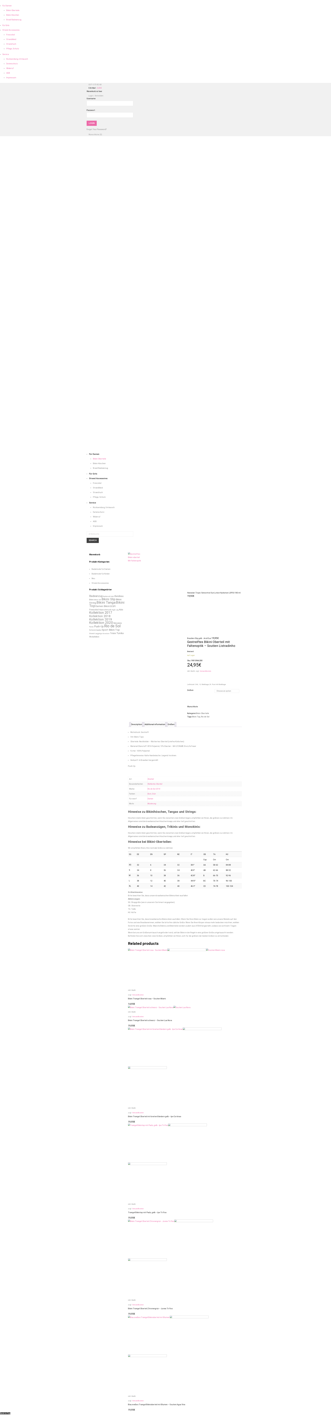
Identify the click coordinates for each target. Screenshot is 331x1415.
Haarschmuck (105, 610)
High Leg (115, 610)
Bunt (149, 794)
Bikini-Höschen (12, 15)
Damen (150, 799)
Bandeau (119, 596)
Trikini (113, 633)
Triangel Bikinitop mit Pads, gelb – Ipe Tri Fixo (147, 1212)
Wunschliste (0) (95, 134)
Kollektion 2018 (100, 616)
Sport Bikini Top (111, 629)
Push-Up (99, 626)
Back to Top (5, 1413)
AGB (8, 73)
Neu (93, 578)
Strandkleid (11, 39)
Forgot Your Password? (97, 129)
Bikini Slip (108, 599)
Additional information (155, 724)
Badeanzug (96, 596)
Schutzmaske (95, 630)
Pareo (91, 627)
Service (5, 54)
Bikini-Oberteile (12, 10)
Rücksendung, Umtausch (17, 59)
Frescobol (10, 35)
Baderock (106, 596)
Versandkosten (205, 671)
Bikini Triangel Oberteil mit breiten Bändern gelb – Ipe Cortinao (154, 1116)
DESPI (113, 606)
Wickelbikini (94, 637)
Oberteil (151, 779)
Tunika (120, 633)
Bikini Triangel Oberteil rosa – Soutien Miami (147, 999)
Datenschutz (12, 64)
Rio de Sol (112, 626)
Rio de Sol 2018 (154, 789)
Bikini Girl (97, 600)
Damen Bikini (102, 606)
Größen (190, 690)
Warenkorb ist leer (94, 91)
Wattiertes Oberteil (155, 784)
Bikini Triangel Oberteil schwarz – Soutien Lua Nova (150, 1020)
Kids (121, 609)
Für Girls (5, 25)
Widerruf (10, 68)
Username (91, 99)
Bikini (91, 599)
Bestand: (190, 651)
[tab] (136, 724)
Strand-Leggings (95, 633)
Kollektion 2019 (100, 619)
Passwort (91, 110)
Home (92, 544)
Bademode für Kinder (101, 574)
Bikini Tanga (106, 602)
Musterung (152, 804)
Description (136, 724)
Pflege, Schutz (12, 49)
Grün (154, 794)
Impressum (11, 78)
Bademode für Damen (105, 544)
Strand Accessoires (11, 30)
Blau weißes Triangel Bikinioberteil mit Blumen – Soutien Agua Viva (156, 1404)
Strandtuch (11, 44)
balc (112, 596)
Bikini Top (196, 717)
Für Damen (7, 6)
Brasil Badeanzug (13, 20)
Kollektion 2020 (101, 623)
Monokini (117, 623)
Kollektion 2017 (100, 613)
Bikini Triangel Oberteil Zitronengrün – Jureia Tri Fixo (150, 1309)
